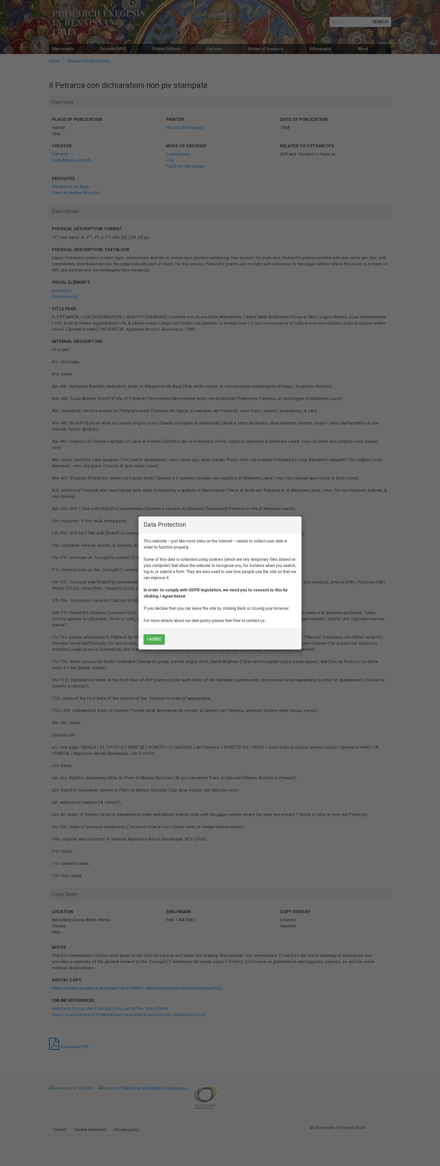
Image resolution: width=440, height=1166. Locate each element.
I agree (154, 639)
